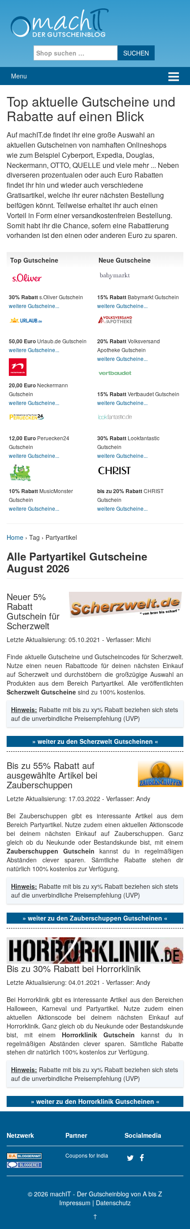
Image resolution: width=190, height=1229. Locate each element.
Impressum (75, 1202)
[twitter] (132, 1157)
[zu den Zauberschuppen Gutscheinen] (160, 772)
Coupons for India (86, 1155)
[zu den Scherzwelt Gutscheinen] (126, 604)
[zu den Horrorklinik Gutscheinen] (95, 949)
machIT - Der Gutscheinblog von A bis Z (106, 1193)
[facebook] (145, 1157)
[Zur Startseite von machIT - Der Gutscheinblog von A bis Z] (59, 21)
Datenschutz (113, 1202)
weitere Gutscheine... (34, 305)
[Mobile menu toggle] (173, 76)
